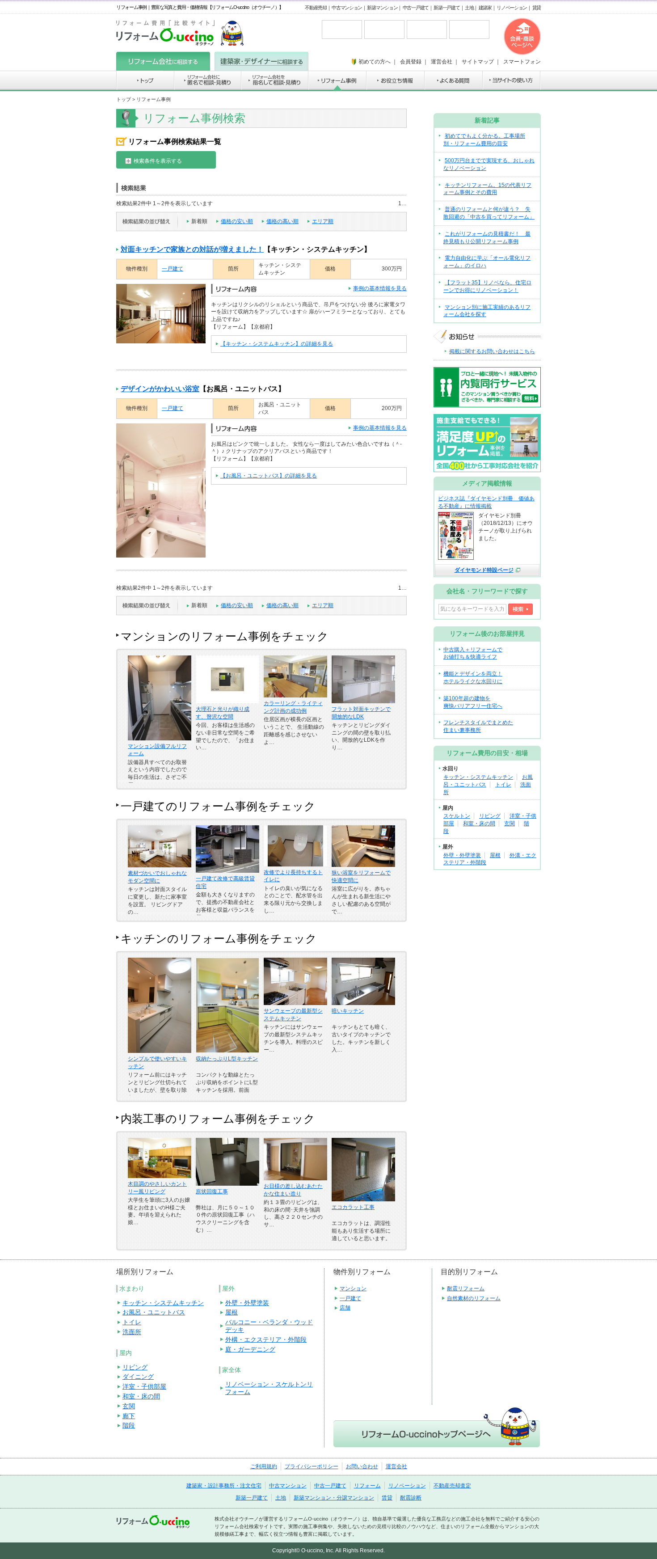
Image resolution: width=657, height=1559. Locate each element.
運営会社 (396, 1466)
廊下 (128, 1416)
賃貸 (536, 7)
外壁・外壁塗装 (462, 855)
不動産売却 (316, 7)
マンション (353, 1288)
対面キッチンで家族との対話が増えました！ (192, 249)
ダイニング (138, 1376)
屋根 (495, 855)
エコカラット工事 (353, 1207)
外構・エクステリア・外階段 (266, 1339)
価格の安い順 (237, 221)
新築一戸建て (446, 7)
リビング (490, 816)
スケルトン (456, 816)
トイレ (503, 785)
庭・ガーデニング (250, 1349)
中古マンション (347, 7)
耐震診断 (410, 1498)
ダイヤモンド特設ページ (484, 570)
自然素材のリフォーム (474, 1298)
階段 (128, 1425)
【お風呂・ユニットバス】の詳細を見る (268, 476)
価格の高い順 (282, 221)
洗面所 (131, 1331)
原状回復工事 (212, 1191)
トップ (123, 99)
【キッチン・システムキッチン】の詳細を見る (276, 344)
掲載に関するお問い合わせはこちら (492, 351)
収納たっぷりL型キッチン (227, 1059)
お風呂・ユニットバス (153, 1312)
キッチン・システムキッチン (478, 777)
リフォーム (367, 1486)
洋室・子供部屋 (144, 1386)
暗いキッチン (348, 1011)
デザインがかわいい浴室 (160, 389)
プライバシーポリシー (311, 1466)
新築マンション (382, 7)
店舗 (345, 1308)
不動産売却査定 (452, 1486)
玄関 (509, 823)
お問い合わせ (362, 1466)
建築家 (485, 7)
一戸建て (172, 269)
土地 (469, 7)
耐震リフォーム (465, 1288)
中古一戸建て (416, 7)
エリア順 (322, 221)
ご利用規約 (263, 1466)
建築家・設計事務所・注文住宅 (223, 1486)
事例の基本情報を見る (380, 288)
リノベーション (512, 7)
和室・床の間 (479, 823)
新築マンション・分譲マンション (334, 1498)
